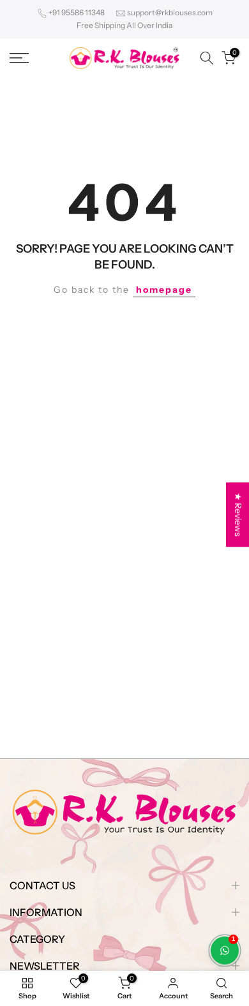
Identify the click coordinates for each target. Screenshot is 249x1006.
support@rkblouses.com (170, 12)
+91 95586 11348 (77, 12)
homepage (164, 289)
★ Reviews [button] (238, 514)
